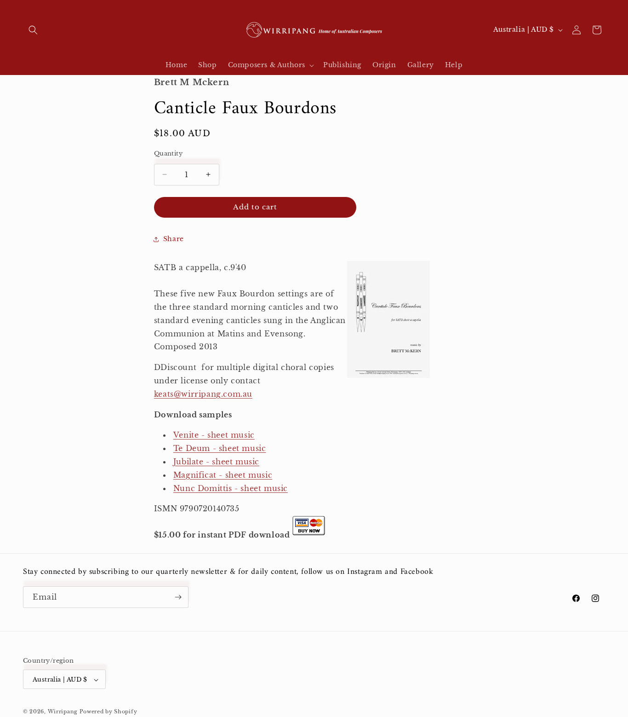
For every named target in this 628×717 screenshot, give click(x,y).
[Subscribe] (178, 597)
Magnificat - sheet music (222, 475)
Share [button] (173, 239)
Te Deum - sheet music (219, 448)
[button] (33, 30)
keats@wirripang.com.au (203, 394)
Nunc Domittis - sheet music (230, 488)
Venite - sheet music (214, 434)
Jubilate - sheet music (216, 461)
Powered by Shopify (108, 712)
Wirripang (63, 712)
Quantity (168, 153)
